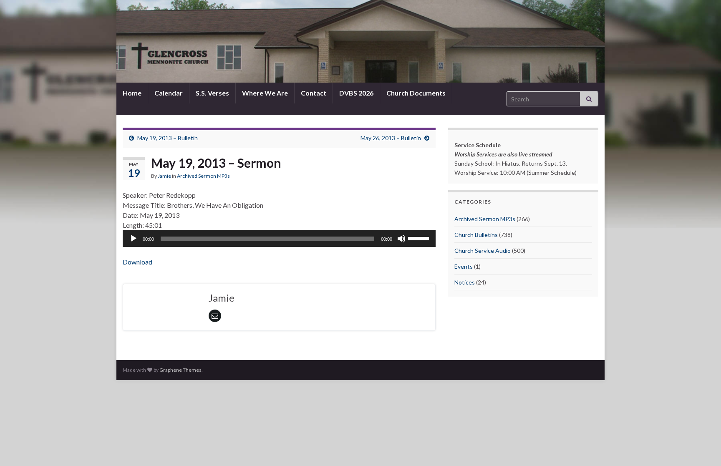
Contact (313, 93)
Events (463, 266)
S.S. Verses (212, 93)
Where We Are (265, 93)
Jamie (164, 176)
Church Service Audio (482, 250)
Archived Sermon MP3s (203, 176)
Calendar (168, 93)
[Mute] (401, 238)
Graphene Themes (180, 370)
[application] (279, 238)
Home (132, 93)
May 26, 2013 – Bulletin (390, 137)
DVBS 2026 (356, 93)
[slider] (419, 237)
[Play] (133, 238)
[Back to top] (702, 447)
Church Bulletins (476, 234)
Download (137, 262)
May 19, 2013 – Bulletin (167, 137)
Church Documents (416, 93)
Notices (464, 282)
